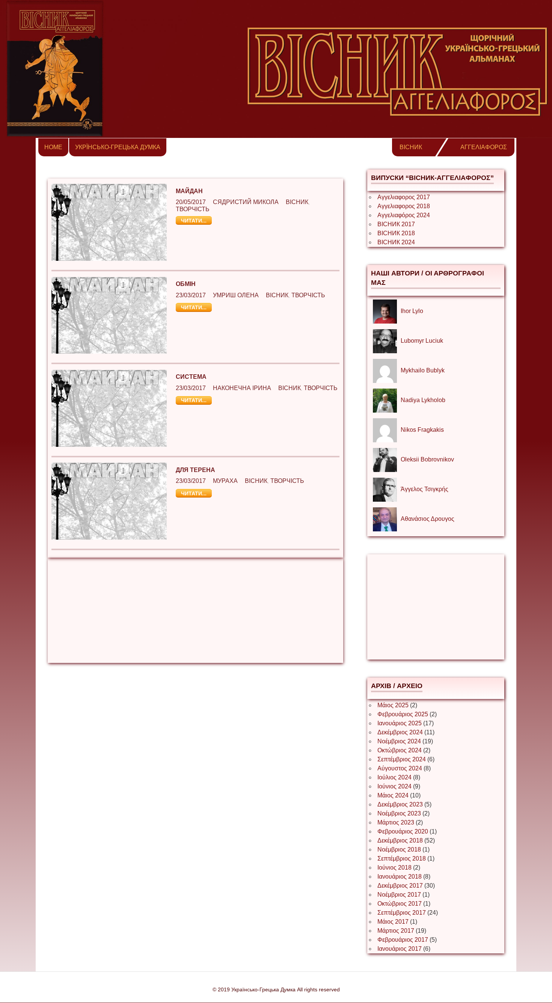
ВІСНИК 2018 (396, 233)
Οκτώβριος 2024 (399, 750)
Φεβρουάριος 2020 (402, 831)
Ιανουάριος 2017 (399, 949)
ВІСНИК (411, 147)
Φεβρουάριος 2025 (402, 714)
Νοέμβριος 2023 (399, 813)
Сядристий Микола (246, 202)
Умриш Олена (236, 295)
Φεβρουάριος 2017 (402, 939)
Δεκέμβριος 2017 (400, 885)
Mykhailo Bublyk (423, 370)
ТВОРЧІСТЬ (193, 209)
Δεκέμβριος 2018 (400, 840)
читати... (194, 221)
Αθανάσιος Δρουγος (427, 519)
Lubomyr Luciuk (422, 340)
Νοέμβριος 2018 (399, 849)
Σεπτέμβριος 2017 (401, 912)
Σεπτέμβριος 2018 (401, 858)
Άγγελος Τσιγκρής (424, 489)
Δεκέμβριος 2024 (400, 732)
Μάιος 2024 (393, 795)
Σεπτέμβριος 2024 (401, 759)
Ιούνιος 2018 (394, 867)
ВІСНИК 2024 (396, 242)
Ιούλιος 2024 (394, 777)
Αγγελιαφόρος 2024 (403, 215)
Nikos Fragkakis (422, 430)
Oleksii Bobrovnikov (427, 459)
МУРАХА (225, 481)
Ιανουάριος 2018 (399, 876)
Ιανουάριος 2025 (399, 723)
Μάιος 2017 (393, 921)
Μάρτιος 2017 (395, 930)
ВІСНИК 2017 (396, 224)
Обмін (186, 284)
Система (191, 377)
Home (53, 147)
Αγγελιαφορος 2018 (403, 206)
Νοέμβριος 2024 (399, 741)
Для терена (195, 470)
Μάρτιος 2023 (395, 822)
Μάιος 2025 (393, 705)
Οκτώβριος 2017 (399, 903)
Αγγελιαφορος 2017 (403, 197)
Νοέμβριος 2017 (399, 894)
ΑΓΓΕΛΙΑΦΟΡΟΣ (483, 147)
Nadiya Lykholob (423, 400)
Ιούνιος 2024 (394, 786)
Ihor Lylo (412, 311)
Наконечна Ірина (242, 388)
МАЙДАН (189, 191)
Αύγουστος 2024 (399, 768)
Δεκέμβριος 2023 (400, 804)
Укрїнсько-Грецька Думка (117, 147)
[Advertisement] (195, 610)
